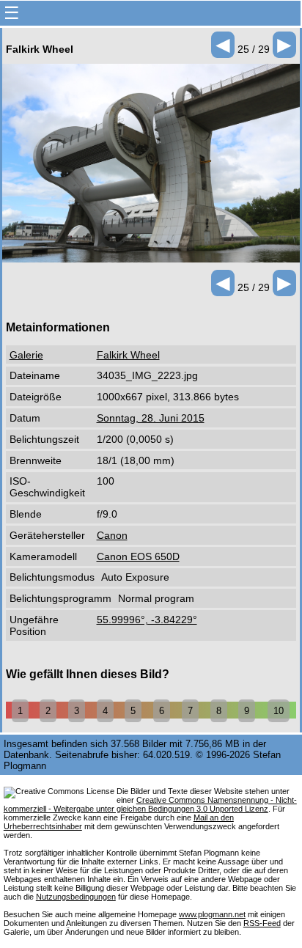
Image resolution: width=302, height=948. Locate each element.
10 (278, 710)
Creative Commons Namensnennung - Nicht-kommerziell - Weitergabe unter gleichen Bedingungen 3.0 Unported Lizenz (150, 804)
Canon (112, 535)
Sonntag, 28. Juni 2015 (151, 418)
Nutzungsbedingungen (76, 896)
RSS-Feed (262, 923)
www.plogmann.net (212, 914)
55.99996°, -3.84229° (147, 619)
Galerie (26, 355)
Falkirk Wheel (128, 355)
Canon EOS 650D (138, 556)
